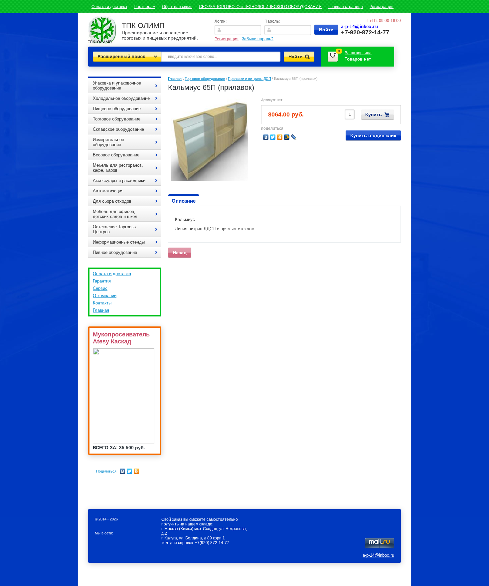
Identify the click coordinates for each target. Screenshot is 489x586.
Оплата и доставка (109, 6)
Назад (180, 252)
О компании (104, 295)
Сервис (100, 288)
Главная (101, 310)
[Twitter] (129, 471)
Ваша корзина (358, 53)
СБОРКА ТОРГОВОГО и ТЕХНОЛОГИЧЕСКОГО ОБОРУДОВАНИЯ (260, 6)
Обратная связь (177, 6)
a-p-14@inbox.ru (378, 555)
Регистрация (382, 6)
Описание (184, 201)
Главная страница (345, 6)
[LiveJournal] (293, 137)
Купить (373, 114)
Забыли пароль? (257, 39)
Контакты (102, 302)
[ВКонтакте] (122, 471)
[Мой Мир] (286, 137)
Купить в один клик (373, 135)
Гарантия (102, 281)
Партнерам (144, 6)
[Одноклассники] (136, 471)
